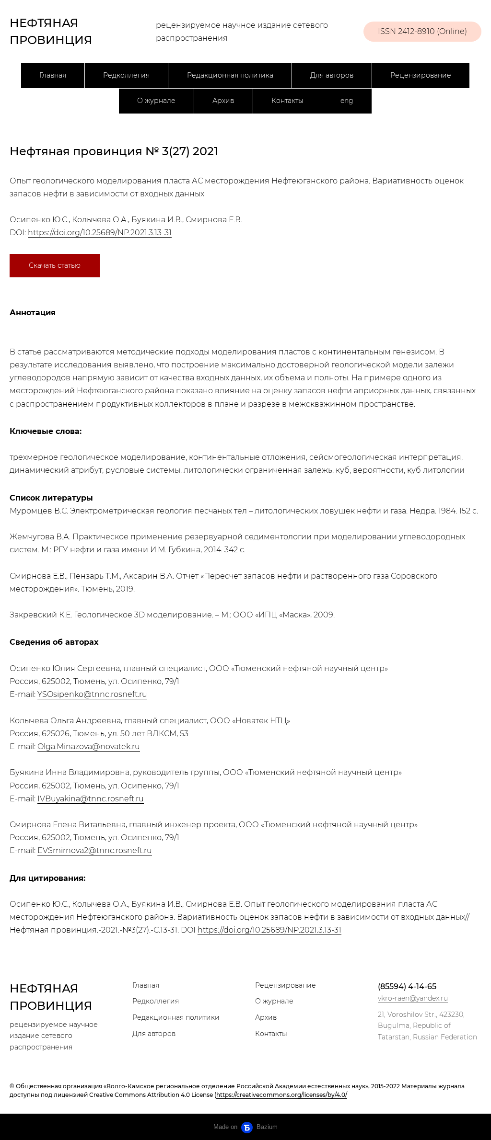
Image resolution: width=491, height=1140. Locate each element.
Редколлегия (126, 75)
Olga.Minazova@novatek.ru (88, 746)
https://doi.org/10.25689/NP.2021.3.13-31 (100, 232)
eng (346, 100)
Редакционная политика (230, 75)
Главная (52, 75)
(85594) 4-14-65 (407, 986)
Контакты (287, 100)
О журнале (156, 100)
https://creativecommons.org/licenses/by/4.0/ (281, 1094)
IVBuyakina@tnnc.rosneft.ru (90, 798)
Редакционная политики (176, 1017)
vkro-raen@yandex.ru (413, 998)
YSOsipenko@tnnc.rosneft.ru (92, 694)
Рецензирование (420, 75)
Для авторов (331, 75)
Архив (223, 100)
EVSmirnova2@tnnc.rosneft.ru (94, 850)
